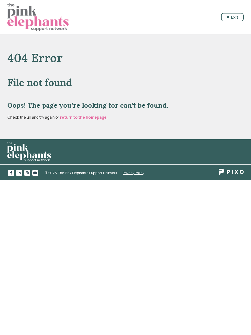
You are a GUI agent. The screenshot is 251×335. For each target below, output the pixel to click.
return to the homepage (83, 117)
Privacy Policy (133, 172)
